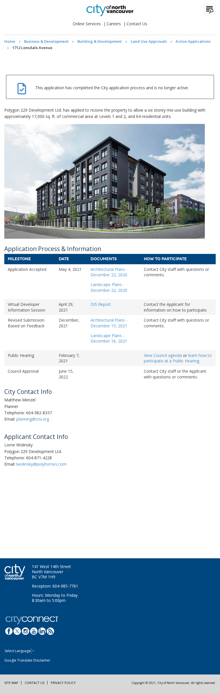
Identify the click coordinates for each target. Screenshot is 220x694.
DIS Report (101, 304)
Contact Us (137, 23)
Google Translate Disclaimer (27, 660)
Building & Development (99, 41)
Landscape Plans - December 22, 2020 (109, 287)
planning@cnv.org (32, 419)
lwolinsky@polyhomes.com (41, 464)
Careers (114, 23)
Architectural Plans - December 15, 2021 (109, 322)
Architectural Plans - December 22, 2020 (109, 272)
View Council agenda (163, 355)
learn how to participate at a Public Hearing (178, 358)
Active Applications (193, 41)
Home (9, 41)
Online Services (87, 23)
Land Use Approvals (149, 41)
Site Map (11, 683)
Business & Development (46, 41)
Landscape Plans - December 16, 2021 (109, 338)
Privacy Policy (63, 683)
